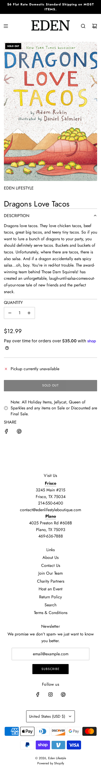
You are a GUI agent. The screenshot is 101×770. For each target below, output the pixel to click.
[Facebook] (38, 694)
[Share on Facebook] (6, 432)
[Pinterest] (63, 694)
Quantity (13, 302)
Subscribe (50, 669)
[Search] (83, 26)
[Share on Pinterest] (19, 432)
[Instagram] (50, 694)
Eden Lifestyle (19, 188)
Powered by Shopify (50, 763)
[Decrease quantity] (10, 313)
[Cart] (94, 26)
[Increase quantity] (29, 313)
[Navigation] (5, 26)
